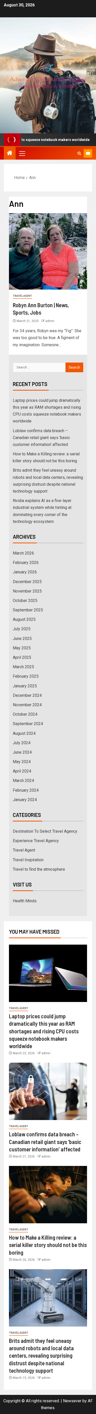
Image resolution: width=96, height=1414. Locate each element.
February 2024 (26, 790)
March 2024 (23, 780)
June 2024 (22, 752)
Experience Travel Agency (36, 840)
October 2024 (25, 714)
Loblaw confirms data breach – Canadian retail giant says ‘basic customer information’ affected (41, 437)
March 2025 (23, 666)
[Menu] (22, 153)
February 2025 (26, 676)
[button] (22, 153)
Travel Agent (22, 295)
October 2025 (25, 600)
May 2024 (22, 761)
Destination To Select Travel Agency (45, 831)
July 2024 (21, 742)
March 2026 (23, 553)
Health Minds (25, 900)
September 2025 (28, 610)
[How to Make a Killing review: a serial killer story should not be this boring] (48, 1194)
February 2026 (26, 562)
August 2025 (24, 619)
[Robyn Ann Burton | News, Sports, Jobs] (48, 251)
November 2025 (27, 591)
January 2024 (25, 799)
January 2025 (25, 686)
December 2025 (27, 581)
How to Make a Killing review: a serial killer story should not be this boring (48, 1245)
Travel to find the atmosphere (39, 869)
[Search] (79, 153)
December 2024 (27, 695)
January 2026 (25, 572)
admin (49, 321)
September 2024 (28, 723)
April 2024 (22, 771)
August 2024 (24, 733)
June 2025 (22, 638)
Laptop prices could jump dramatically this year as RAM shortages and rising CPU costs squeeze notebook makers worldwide (44, 1031)
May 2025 (22, 648)
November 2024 (27, 704)
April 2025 (22, 657)
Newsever (72, 1400)
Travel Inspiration (28, 859)
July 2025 (21, 628)
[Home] (10, 153)
